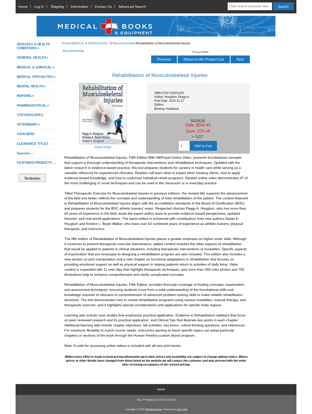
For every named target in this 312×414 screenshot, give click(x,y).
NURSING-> (25, 96)
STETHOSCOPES (30, 115)
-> (36, 67)
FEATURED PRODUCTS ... (36, 163)
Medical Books (154, 409)
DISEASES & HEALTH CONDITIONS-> (33, 46)
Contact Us (103, 7)
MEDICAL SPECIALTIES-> (36, 77)
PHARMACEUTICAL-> (33, 105)
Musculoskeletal (124, 43)
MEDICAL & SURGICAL (87, 43)
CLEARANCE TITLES (33, 144)
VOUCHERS (26, 134)
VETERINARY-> (28, 124)
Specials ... (25, 153)
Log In (39, 7)
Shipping (57, 7)
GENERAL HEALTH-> (33, 57)
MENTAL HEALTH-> (31, 86)
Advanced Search (132, 7)
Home (23, 7)
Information (79, 7)
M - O (108, 43)
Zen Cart (182, 409)
